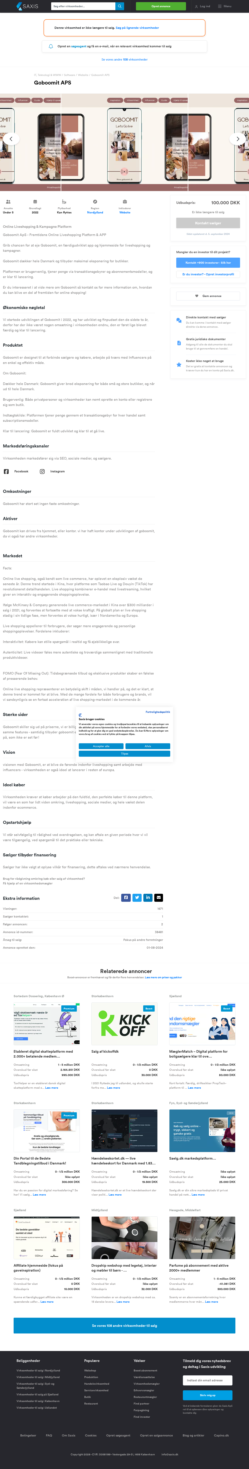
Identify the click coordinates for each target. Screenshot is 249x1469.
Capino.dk (221, 1435)
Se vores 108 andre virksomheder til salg (124, 1325)
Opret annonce (161, 6)
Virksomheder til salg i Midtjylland (38, 1377)
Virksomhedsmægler (147, 1384)
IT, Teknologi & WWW (47, 75)
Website (83, 75)
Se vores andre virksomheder (125, 59)
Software (69, 75)
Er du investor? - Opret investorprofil (208, 274)
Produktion (91, 1377)
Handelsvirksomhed (96, 1384)
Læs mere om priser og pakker (163, 977)
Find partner (141, 1404)
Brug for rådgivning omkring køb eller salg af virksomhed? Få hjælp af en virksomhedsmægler (44, 881)
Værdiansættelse (144, 1377)
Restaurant (91, 1404)
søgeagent (78, 46)
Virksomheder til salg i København (38, 1401)
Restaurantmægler (145, 1397)
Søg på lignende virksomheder (137, 28)
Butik (87, 1397)
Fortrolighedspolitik (158, 712)
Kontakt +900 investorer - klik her (208, 263)
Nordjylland (95, 212)
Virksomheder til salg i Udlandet (37, 1408)
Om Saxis (68, 1435)
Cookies (90, 1435)
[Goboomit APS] (124, 142)
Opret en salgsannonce (156, 1435)
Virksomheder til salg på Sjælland (38, 1394)
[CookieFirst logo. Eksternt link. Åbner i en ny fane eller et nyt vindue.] (80, 715)
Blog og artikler (193, 1435)
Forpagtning (141, 1410)
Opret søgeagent (118, 1435)
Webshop (90, 1370)
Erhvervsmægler (144, 1390)
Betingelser (28, 1435)
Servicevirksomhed (96, 1390)
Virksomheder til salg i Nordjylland (38, 1370)
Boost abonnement (145, 1370)
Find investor (142, 1417)
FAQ (49, 1435)
